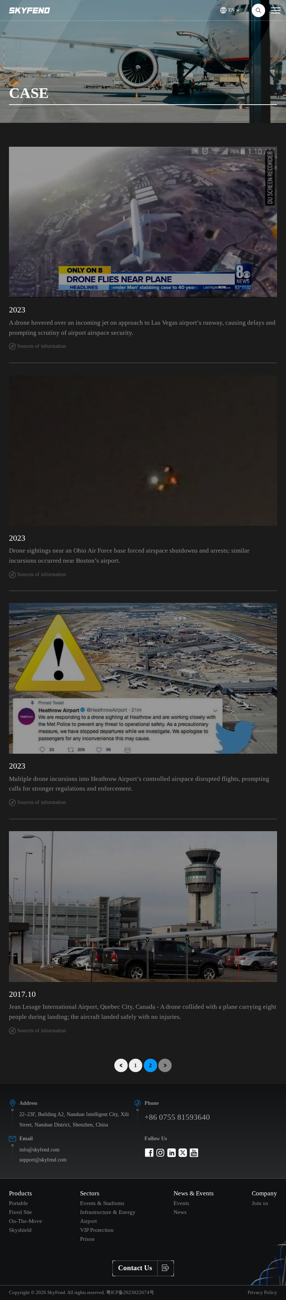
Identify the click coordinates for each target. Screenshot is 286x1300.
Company (264, 1193)
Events (181, 1203)
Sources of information (41, 346)
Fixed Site (20, 1212)
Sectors (89, 1193)
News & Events (194, 1193)
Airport (88, 1221)
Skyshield (20, 1230)
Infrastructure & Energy (108, 1212)
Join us (260, 1203)
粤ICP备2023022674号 (130, 1292)
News (180, 1212)
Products (20, 1193)
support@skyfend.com (43, 1160)
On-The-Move (25, 1221)
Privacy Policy (262, 1292)
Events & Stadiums (102, 1203)
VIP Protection (97, 1230)
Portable (18, 1203)
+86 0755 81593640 (177, 1117)
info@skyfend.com (39, 1150)
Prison (87, 1239)
